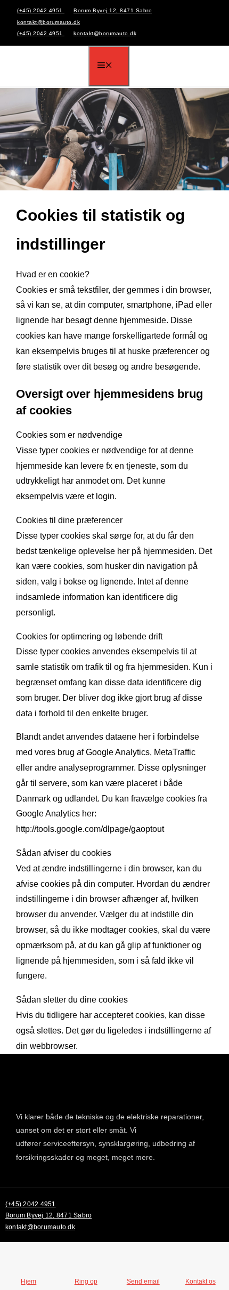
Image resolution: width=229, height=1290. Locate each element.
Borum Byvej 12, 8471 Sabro (112, 10)
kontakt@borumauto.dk (48, 22)
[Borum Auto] (52, 66)
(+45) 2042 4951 (40, 10)
